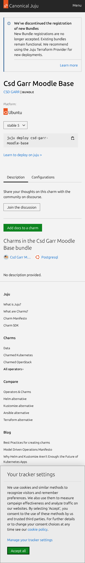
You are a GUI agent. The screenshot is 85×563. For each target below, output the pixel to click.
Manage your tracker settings (30, 540)
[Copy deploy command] (72, 138)
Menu (77, 5)
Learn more (69, 65)
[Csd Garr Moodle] (6, 257)
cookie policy (38, 529)
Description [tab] (16, 177)
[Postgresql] (37, 257)
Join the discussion (21, 207)
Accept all (18, 551)
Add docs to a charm (22, 228)
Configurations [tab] (43, 177)
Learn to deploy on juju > (22, 155)
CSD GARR (11, 92)
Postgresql (49, 257)
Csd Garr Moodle (21, 257)
